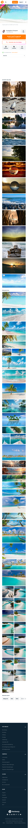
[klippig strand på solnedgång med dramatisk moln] (13, 481)
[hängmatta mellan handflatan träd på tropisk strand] (13, 533)
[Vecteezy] (2, 2)
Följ (23, 32)
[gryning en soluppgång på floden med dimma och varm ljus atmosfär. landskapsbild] (13, 88)
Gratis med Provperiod (14, 36)
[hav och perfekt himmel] (13, 280)
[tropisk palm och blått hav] (13, 299)
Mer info (5, 55)
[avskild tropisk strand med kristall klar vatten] (13, 495)
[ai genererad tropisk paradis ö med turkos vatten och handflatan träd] (13, 412)
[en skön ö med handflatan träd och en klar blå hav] (13, 436)
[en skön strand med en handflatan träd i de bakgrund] (13, 313)
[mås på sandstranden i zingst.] (13, 104)
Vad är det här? (15, 52)
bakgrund (5, 811)
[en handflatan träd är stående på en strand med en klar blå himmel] (13, 369)
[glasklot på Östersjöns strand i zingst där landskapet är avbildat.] (13, 185)
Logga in (21, 2)
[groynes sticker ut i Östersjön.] (13, 249)
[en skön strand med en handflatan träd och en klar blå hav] (13, 327)
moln (17, 811)
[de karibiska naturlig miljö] (6, 351)
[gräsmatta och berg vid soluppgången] (13, 233)
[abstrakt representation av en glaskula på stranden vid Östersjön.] (13, 169)
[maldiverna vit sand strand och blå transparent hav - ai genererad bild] (8, 609)
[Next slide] (22, 811)
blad (12, 811)
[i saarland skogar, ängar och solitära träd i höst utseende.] (13, 153)
